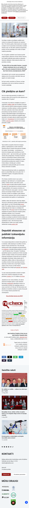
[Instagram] (4, 446)
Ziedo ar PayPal (14, 330)
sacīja (7, 184)
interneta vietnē (10, 121)
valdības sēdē (10, 104)
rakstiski (18, 267)
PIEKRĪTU (4, 17)
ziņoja (12, 209)
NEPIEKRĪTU (12, 17)
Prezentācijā (11, 119)
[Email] (4, 360)
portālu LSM (14, 224)
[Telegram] (21, 357)
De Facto (22, 276)
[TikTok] (12, 446)
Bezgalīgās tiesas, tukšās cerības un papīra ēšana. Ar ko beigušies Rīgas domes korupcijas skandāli (14, 413)
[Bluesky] (10, 446)
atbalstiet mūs (23, 337)
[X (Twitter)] (9, 357)
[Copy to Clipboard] (9, 360)
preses (22, 204)
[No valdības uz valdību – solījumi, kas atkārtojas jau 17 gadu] (14, 380)
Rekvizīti (4, 467)
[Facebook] (4, 357)
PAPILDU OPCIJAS (21, 17)
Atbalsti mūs (6, 474)
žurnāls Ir (9, 276)
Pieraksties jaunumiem (19, 474)
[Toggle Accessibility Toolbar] (26, 502)
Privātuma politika (6, 469)
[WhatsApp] (15, 357)
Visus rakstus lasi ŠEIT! (14, 296)
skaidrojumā (10, 283)
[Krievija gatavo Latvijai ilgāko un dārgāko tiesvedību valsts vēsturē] (14, 427)
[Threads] (8, 446)
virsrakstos (6, 249)
